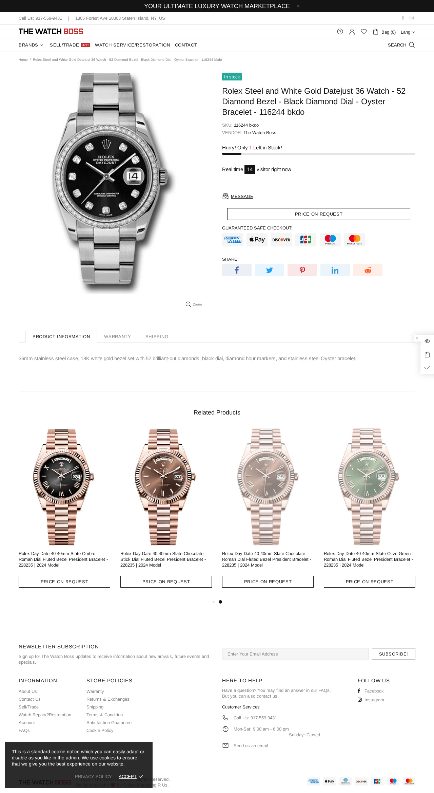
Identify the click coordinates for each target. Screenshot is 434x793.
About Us (28, 691)
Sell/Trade (29, 706)
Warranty (95, 691)
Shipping (94, 706)
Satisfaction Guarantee (109, 722)
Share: (230, 259)
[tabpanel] (268, 513)
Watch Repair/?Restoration (45, 714)
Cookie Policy (100, 730)
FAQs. (324, 690)
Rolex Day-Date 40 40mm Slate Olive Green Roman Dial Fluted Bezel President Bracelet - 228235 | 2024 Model (368, 559)
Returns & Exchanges (108, 699)
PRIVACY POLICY (93, 776)
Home (23, 59)
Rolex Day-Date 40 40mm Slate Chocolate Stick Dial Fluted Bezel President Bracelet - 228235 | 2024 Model (163, 559)
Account (27, 722)
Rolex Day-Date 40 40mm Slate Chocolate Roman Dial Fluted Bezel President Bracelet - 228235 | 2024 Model (266, 559)
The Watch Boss (51, 31)
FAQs (24, 730)
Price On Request (64, 581)
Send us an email (251, 745)
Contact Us (30, 699)
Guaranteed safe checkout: (257, 227)
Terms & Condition (104, 714)
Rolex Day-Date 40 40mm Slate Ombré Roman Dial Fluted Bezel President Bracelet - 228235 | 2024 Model (63, 559)
